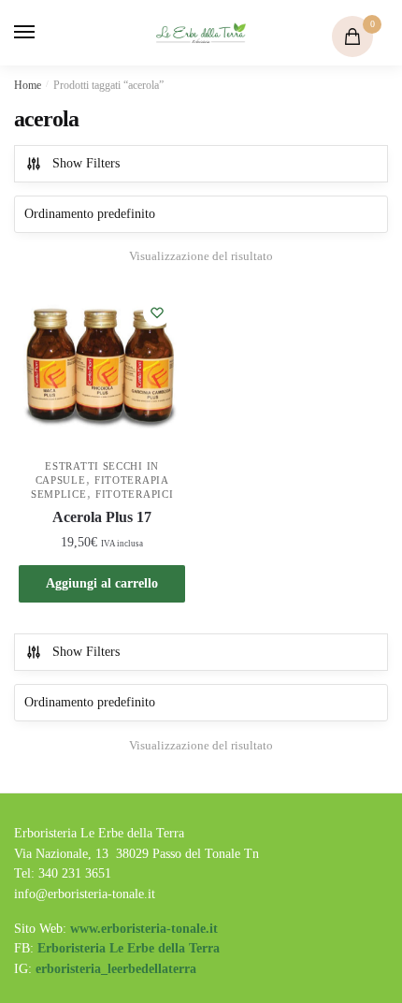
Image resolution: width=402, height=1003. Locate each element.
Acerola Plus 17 (101, 517)
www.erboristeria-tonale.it (144, 929)
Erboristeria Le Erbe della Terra (128, 948)
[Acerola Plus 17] (102, 367)
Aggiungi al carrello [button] (102, 583)
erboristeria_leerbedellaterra (116, 969)
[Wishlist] (157, 312)
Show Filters (86, 163)
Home (27, 85)
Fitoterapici (134, 494)
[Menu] (42, 33)
